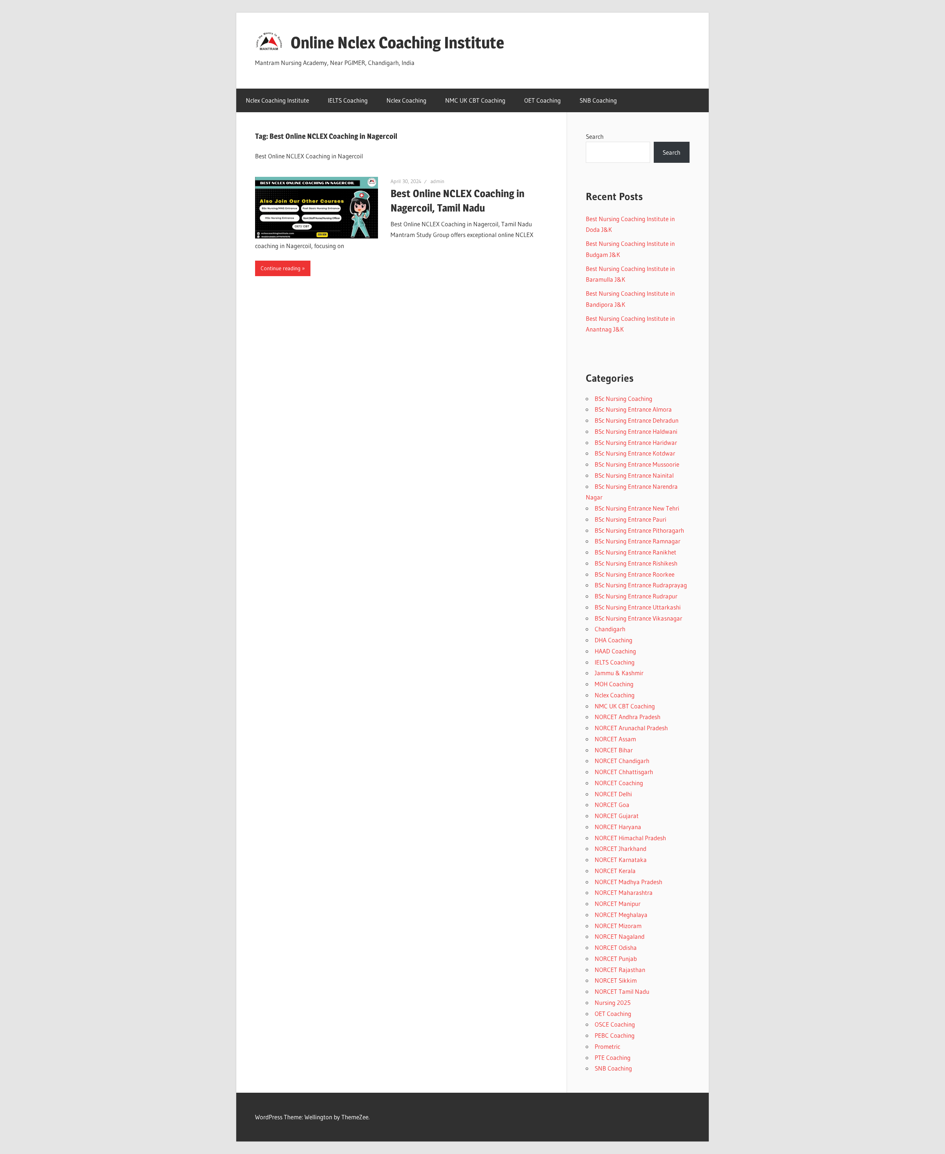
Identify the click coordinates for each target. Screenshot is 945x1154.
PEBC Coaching (615, 1035)
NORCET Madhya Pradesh (628, 882)
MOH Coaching (614, 684)
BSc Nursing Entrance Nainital (634, 475)
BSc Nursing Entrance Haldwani (636, 431)
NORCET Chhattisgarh (624, 772)
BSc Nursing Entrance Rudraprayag (641, 585)
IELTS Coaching (348, 100)
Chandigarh (610, 629)
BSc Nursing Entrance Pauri (630, 519)
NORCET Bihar (614, 750)
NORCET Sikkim (616, 980)
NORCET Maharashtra (624, 892)
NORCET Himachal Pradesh (630, 838)
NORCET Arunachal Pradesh (631, 728)
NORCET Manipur (617, 903)
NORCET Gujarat (617, 816)
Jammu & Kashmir (619, 673)
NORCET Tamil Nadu (622, 991)
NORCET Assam (615, 739)
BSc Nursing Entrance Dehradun (636, 420)
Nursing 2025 (612, 1002)
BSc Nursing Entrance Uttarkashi (638, 607)
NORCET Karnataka (621, 859)
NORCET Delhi (613, 794)
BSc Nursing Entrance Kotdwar (635, 453)
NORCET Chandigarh (622, 761)
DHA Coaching (613, 640)
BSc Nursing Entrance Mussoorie (637, 464)
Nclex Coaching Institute (277, 100)
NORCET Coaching (619, 783)
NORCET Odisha (616, 947)
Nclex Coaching (406, 100)
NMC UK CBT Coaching (475, 100)
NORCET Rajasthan (620, 969)
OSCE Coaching (615, 1024)
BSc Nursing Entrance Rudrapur (636, 596)
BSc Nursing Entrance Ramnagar (637, 541)
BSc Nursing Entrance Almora (633, 409)
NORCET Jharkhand (620, 848)
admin (437, 181)
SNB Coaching (598, 100)
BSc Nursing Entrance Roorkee (634, 574)
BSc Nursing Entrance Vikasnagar (638, 618)
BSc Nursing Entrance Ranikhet (635, 552)
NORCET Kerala (615, 871)
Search (595, 136)
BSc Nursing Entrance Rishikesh (636, 563)
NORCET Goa (612, 804)
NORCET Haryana (618, 827)
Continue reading (280, 268)
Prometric (607, 1046)
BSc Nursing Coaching (623, 398)
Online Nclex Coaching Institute (397, 42)
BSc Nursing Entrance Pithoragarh (639, 530)
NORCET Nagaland (620, 936)
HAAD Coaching (615, 651)
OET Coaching (542, 100)
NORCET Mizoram (618, 926)
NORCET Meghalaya (621, 914)
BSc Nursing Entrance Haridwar (636, 442)
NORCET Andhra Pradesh (627, 717)
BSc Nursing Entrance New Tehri (637, 508)
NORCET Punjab (616, 958)
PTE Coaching (612, 1057)
